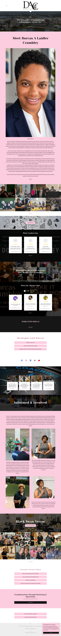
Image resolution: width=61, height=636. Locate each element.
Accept (51, 632)
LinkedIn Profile (30, 222)
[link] (30, 5)
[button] (6, 5)
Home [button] (26, 628)
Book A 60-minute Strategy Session (30, 345)
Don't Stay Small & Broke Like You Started (30, 573)
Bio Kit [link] (29, 628)
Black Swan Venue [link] (33, 628)
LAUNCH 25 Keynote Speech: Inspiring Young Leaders (30, 583)
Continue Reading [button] (12, 388)
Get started (30, 602)
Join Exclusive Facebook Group (30, 617)
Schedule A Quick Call (30, 342)
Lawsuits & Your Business (30, 580)
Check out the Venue (30, 525)
